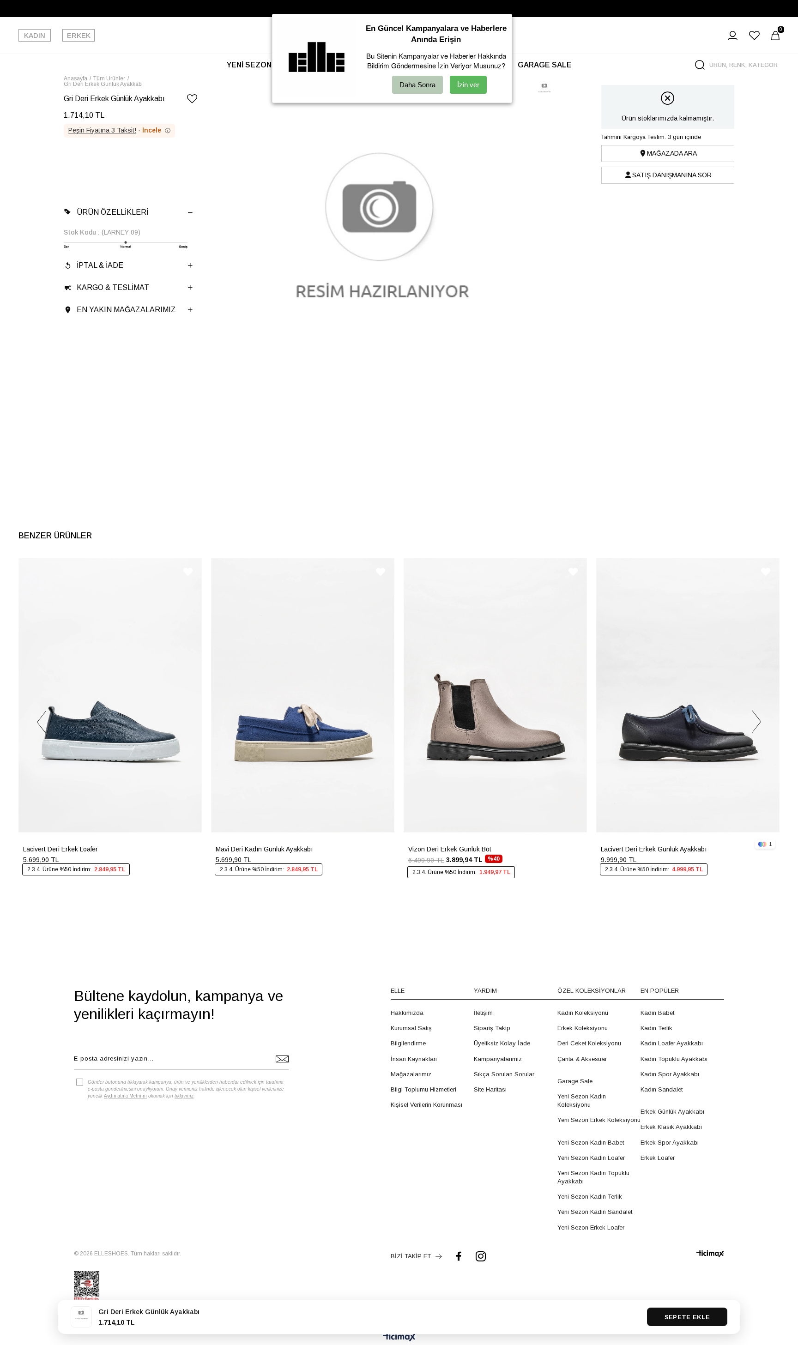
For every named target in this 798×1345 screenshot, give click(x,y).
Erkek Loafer (658, 1157)
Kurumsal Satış (411, 1028)
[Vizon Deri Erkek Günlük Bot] (495, 695)
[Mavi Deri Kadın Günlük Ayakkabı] (302, 695)
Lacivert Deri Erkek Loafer (60, 849)
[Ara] (700, 65)
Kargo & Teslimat (113, 287)
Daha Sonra (417, 85)
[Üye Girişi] (733, 35)
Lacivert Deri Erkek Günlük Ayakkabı (654, 849)
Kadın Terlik (656, 1028)
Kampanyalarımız (498, 1058)
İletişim (483, 1012)
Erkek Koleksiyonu (582, 1028)
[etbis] (86, 1286)
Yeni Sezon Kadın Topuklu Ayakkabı (593, 1177)
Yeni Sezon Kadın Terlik (589, 1196)
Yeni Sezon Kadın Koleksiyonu (581, 1100)
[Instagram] (481, 1256)
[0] (775, 35)
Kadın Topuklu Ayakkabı (674, 1058)
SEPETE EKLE (687, 1317)
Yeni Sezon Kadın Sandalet (594, 1211)
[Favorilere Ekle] (192, 100)
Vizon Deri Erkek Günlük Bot (449, 849)
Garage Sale (574, 1081)
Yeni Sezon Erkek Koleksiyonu (599, 1119)
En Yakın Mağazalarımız (126, 310)
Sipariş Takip (492, 1028)
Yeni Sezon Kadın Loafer (591, 1157)
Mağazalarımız (411, 1074)
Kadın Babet (657, 1012)
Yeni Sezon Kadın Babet (590, 1142)
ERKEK (79, 35)
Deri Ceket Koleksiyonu (589, 1043)
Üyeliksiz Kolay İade (502, 1043)
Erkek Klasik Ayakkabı (671, 1126)
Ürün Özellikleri (112, 212)
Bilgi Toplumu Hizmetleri (423, 1089)
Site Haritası (490, 1089)
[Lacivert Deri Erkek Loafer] (110, 695)
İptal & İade (100, 265)
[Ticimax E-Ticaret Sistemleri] (399, 1338)
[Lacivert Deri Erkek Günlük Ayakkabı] (688, 695)
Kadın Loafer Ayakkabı (672, 1043)
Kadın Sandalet (662, 1089)
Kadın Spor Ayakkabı (670, 1074)
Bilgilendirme (408, 1043)
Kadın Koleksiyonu (582, 1012)
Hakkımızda (407, 1012)
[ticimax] (710, 1253)
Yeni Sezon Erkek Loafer (590, 1227)
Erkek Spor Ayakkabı (670, 1142)
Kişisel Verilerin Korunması (426, 1104)
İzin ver (468, 85)
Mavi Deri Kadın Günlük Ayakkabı (264, 849)
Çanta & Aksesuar (582, 1058)
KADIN (34, 35)
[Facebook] (459, 1256)
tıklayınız (184, 1095)
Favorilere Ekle (188, 572)
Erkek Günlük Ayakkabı (672, 1111)
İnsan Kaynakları (414, 1058)
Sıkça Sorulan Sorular (504, 1074)
